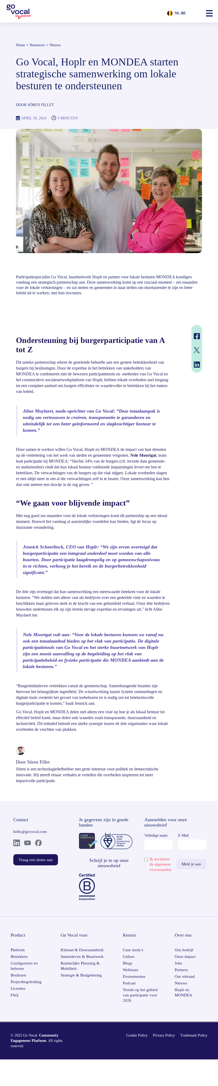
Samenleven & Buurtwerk (82, 956)
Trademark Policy (193, 1035)
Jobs (178, 963)
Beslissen (18, 975)
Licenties (18, 988)
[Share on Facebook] (196, 336)
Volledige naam (155, 835)
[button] (209, 13)
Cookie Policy (137, 1035)
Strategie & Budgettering (81, 975)
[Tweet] (196, 350)
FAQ (14, 995)
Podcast (129, 983)
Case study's (133, 950)
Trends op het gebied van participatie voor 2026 (140, 995)
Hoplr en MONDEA (183, 992)
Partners (181, 970)
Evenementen (134, 976)
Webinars (130, 970)
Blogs (127, 963)
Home (20, 45)
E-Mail (183, 835)
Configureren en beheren (24, 966)
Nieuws (55, 45)
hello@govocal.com (30, 831)
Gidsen (129, 956)
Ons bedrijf (184, 950)
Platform (18, 950)
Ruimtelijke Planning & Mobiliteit (80, 966)
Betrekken (19, 956)
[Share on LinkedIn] (196, 364)
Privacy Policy (164, 1035)
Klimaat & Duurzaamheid (82, 950)
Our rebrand (185, 976)
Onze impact (185, 956)
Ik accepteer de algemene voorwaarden (160, 864)
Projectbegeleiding (26, 982)
